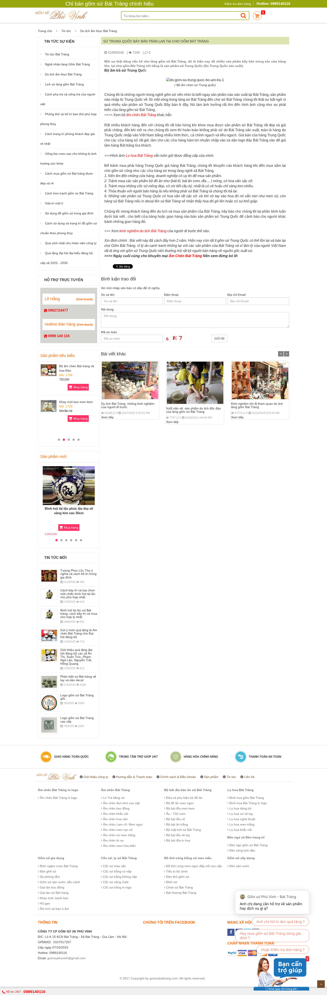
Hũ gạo (44, 903)
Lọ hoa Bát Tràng (240, 790)
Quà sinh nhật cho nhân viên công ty (71, 243)
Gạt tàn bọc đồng (51, 887)
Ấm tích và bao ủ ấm (54, 908)
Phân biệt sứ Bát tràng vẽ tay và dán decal (78, 678)
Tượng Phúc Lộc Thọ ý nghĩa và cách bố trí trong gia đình (78, 574)
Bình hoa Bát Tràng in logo (247, 803)
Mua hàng (80, 387)
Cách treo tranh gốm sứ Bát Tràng (69, 193)
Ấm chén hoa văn (115, 819)
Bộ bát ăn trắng (176, 824)
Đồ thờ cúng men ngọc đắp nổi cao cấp (193, 866)
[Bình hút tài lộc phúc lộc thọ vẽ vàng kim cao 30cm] (69, 485)
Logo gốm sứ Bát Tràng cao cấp (77, 719)
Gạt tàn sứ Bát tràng (54, 892)
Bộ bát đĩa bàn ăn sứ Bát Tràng (188, 790)
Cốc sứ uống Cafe (115, 882)
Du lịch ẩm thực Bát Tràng (63, 74)
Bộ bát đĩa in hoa (177, 840)
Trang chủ (45, 31)
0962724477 (57, 310)
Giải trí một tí (54, 203)
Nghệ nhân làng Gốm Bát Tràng (67, 64)
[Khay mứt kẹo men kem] (48, 406)
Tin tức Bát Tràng (57, 54)
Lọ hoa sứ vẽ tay (240, 814)
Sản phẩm (211, 777)
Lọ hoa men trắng (241, 824)
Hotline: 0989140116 (273, 4)
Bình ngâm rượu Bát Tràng (58, 866)
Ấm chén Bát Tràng (115, 790)
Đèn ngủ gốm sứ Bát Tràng (248, 845)
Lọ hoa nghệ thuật (241, 819)
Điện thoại (171, 294)
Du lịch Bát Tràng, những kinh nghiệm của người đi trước (127, 405)
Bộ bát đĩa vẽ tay (177, 835)
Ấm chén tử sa (112, 840)
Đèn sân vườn (238, 866)
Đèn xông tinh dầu (241, 850)
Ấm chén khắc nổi (115, 814)
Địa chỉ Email (236, 294)
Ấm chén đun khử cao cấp (121, 803)
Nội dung (107, 309)
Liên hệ (249, 777)
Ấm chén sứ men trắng (118, 835)
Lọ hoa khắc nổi (240, 830)
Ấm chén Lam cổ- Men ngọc (122, 824)
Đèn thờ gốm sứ (177, 876)
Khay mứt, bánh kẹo (53, 898)
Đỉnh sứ (171, 882)
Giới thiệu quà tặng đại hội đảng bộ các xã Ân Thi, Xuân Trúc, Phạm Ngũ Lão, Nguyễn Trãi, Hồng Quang (76, 656)
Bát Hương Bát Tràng (180, 892)
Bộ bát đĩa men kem (180, 808)
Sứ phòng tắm (49, 876)
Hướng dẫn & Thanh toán (134, 777)
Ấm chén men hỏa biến (119, 846)
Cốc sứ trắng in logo (116, 887)
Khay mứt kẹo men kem (76, 402)
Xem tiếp (107, 417)
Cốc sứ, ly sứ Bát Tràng (119, 858)
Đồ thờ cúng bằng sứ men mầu (188, 858)
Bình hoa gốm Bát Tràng (246, 798)
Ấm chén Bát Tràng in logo (58, 790)
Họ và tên (108, 294)
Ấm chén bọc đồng (115, 808)
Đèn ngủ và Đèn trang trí (245, 837)
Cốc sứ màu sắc (114, 866)
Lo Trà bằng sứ (113, 798)
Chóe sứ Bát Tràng (179, 887)
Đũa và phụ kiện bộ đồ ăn (183, 798)
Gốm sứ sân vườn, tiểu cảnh (59, 882)
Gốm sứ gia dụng (51, 858)
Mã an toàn (109, 332)
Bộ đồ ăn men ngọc (179, 803)
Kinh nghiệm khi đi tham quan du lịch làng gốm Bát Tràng (257, 405)
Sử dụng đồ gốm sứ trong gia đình (69, 213)
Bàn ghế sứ (47, 871)
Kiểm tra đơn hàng (238, 4)
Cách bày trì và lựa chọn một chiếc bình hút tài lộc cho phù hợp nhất (77, 593)
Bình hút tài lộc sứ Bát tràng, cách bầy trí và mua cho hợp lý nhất (78, 613)
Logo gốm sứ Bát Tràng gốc (77, 696)
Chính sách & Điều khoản (178, 777)
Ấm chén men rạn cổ (117, 830)
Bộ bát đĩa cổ (175, 819)
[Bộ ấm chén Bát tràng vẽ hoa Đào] (48, 370)
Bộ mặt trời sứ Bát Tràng (183, 830)
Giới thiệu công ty (95, 777)
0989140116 (34, 991)
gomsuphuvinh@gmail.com (66, 958)
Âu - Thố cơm (175, 814)
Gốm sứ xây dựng (241, 858)
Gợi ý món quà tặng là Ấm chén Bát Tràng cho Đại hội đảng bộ (78, 633)
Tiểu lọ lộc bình (176, 871)
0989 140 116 (58, 336)
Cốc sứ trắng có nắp (117, 871)
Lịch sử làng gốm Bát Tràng (64, 84)
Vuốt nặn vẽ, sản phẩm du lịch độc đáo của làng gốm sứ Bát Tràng (193, 410)
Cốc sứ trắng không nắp (119, 876)
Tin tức (66, 31)
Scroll (321, 984)
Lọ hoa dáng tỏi (239, 808)
